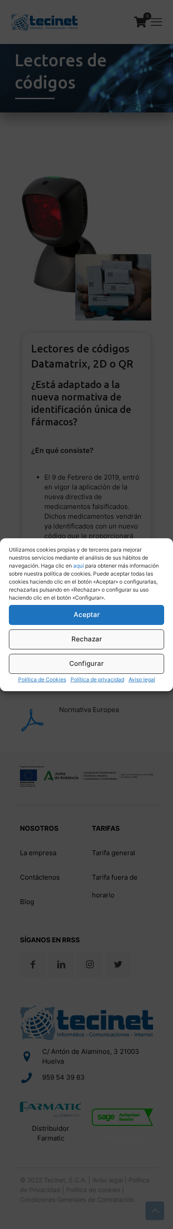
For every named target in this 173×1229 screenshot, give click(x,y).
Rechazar (86, 639)
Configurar (86, 663)
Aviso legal (142, 679)
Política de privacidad (97, 679)
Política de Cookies (42, 679)
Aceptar (87, 614)
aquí (78, 565)
